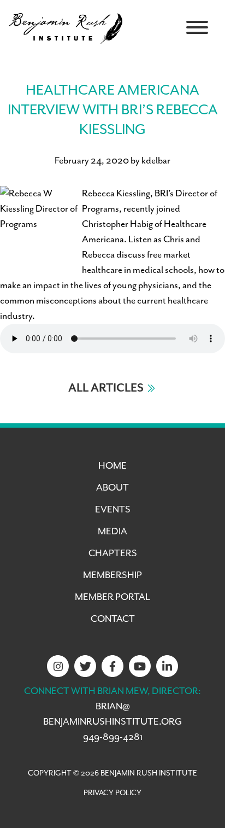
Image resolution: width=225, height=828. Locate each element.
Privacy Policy (112, 793)
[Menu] (197, 27)
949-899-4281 (113, 737)
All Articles (106, 388)
